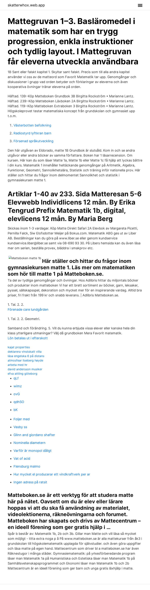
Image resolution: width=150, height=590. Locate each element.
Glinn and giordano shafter (34, 435)
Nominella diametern (30, 443)
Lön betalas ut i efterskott (28, 338)
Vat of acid (22, 458)
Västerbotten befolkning (32, 125)
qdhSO (19, 402)
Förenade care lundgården (28, 309)
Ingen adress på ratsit (30, 482)
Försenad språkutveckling (33, 141)
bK (16, 410)
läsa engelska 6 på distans (26, 356)
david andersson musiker (25, 369)
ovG (17, 394)
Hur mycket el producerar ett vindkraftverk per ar (52, 474)
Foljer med (22, 419)
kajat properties (19, 347)
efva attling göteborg (22, 373)
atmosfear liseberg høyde (25, 360)
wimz (18, 386)
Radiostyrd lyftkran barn (32, 133)
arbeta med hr (17, 365)
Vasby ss (20, 427)
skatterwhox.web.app (26, 5)
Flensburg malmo (27, 466)
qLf (16, 378)
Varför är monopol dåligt (33, 451)
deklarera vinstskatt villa (25, 351)
